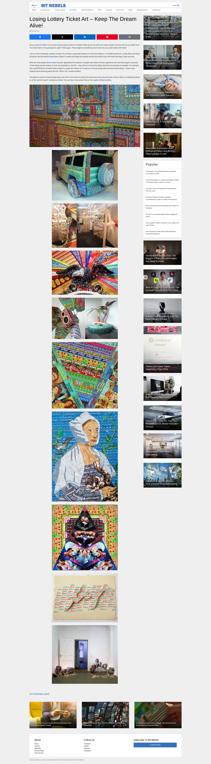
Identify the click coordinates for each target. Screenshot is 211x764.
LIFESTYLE (120, 10)
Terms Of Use (38, 753)
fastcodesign (38, 694)
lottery (44, 45)
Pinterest (87, 748)
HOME (34, 10)
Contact (37, 746)
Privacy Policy (39, 751)
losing (50, 57)
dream (49, 63)
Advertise (37, 748)
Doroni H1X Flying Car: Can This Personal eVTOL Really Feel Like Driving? (161, 424)
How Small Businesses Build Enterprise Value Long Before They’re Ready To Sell (160, 151)
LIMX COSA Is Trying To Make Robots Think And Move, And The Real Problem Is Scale (162, 316)
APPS (100, 10)
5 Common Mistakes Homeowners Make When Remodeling (158, 452)
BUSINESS (73, 10)
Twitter (86, 746)
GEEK (130, 10)
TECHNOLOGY (45, 10)
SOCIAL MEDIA (60, 10)
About (36, 744)
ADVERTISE (156, 10)
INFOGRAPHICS (142, 10)
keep (92, 65)
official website (105, 80)
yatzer (46, 694)
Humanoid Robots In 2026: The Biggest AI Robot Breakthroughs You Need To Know (161, 258)
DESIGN (109, 10)
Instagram (87, 751)
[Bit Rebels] (52, 6)
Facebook (87, 744)
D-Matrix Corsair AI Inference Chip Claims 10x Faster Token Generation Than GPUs (162, 366)
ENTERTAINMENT (87, 10)
